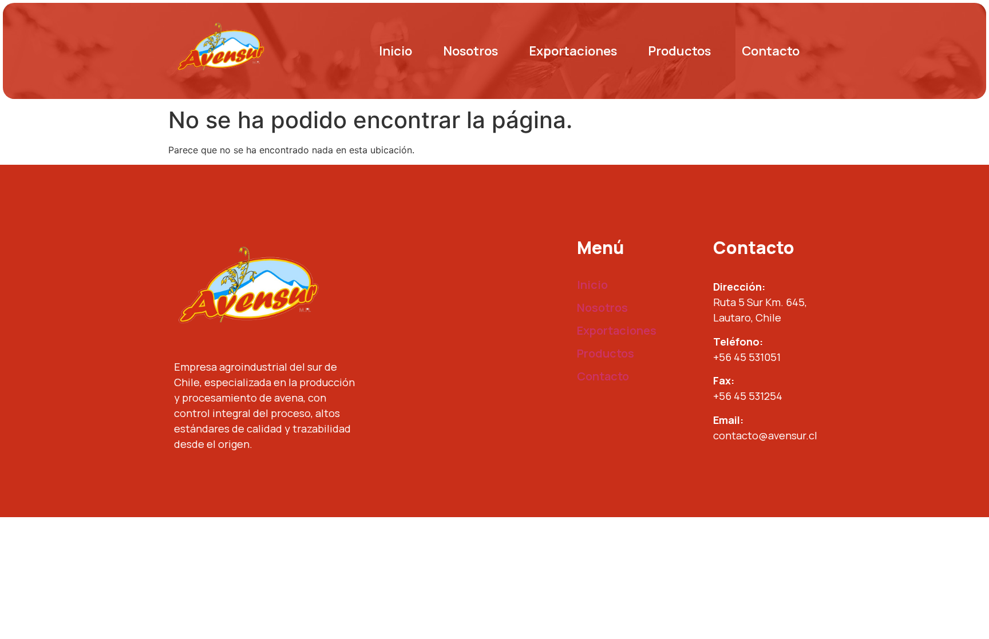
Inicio (395, 50)
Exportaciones (573, 50)
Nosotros (470, 50)
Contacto (771, 50)
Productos (679, 50)
